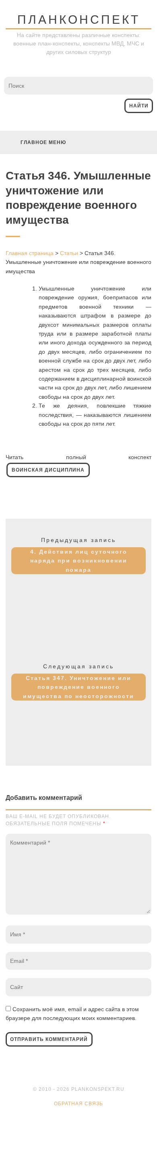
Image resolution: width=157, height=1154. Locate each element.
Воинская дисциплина (48, 470)
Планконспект (78, 19)
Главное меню (43, 142)
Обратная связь (78, 1104)
